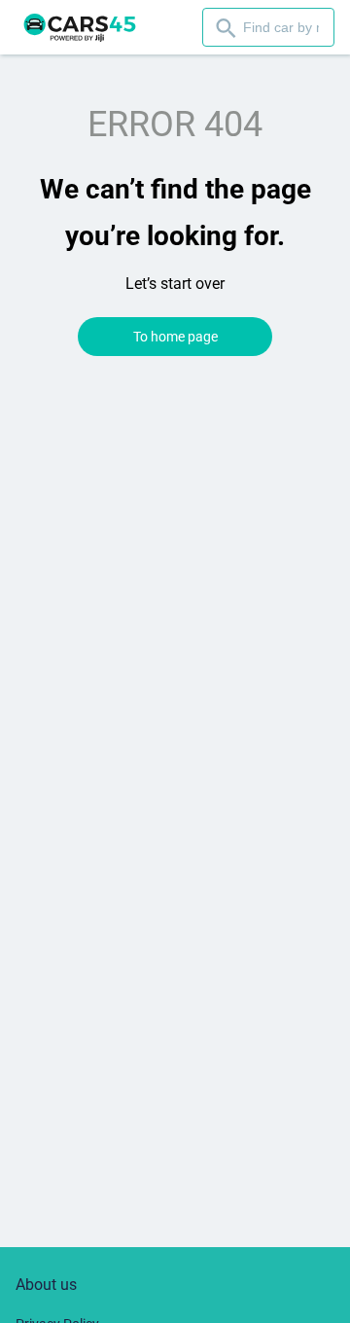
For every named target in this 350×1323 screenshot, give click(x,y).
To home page (175, 336)
